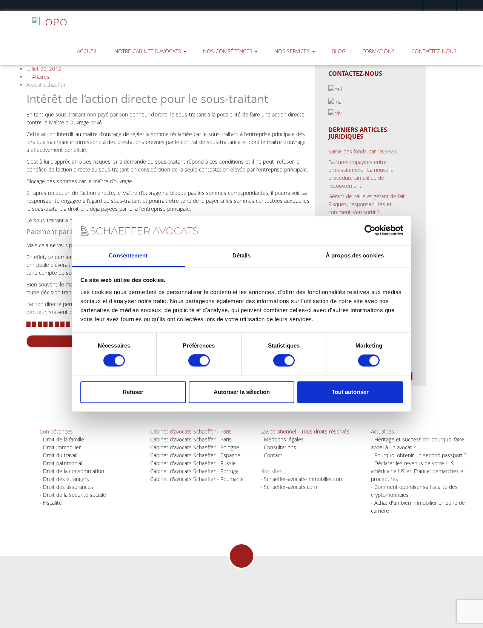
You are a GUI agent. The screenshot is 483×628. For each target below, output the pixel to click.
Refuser (133, 392)
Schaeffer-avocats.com (290, 486)
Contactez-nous (434, 51)
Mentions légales (284, 439)
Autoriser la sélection (242, 392)
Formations (378, 51)
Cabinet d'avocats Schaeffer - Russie (193, 463)
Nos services (292, 51)
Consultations (280, 447)
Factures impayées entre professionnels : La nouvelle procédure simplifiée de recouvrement (361, 173)
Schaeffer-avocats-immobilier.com (303, 478)
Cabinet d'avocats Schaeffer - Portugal (195, 471)
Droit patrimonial (62, 463)
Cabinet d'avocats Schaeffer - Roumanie (197, 478)
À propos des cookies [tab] (355, 255)
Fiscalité (52, 502)
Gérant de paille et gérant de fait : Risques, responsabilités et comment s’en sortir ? (368, 204)
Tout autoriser (350, 392)
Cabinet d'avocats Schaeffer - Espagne (195, 455)
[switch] (199, 361)
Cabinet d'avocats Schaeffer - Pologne (194, 447)
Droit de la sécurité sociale (74, 494)
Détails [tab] (241, 255)
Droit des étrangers (66, 478)
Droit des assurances (68, 486)
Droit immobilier (62, 447)
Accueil (87, 51)
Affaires (40, 76)
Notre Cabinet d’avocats (148, 51)
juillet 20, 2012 (43, 68)
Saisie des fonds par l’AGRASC (363, 151)
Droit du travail (60, 455)
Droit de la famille (63, 439)
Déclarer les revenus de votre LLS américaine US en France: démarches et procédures (418, 471)
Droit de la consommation (73, 471)
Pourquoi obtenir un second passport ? (420, 455)
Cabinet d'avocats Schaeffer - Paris (191, 439)
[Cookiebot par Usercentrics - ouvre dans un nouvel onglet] (370, 230)
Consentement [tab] (128, 255)
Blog (339, 51)
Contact (273, 455)
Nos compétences (228, 51)
